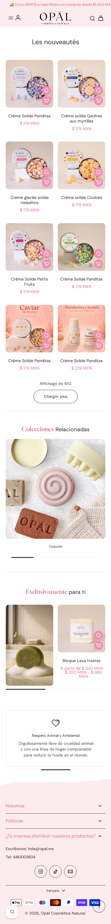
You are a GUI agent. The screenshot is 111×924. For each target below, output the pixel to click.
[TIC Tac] (55, 871)
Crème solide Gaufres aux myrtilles (81, 118)
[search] (92, 18)
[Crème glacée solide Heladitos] (29, 165)
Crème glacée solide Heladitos (30, 200)
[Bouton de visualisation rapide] (46, 90)
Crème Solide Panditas (29, 115)
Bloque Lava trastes (81, 660)
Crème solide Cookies (81, 197)
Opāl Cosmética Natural (63, 913)
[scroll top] (99, 906)
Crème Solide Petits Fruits (29, 282)
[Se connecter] (17, 17)
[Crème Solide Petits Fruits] (29, 247)
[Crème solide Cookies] (81, 165)
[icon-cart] (99, 18)
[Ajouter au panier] (46, 100)
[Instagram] (40, 871)
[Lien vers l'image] (29, 645)
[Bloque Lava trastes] (81, 628)
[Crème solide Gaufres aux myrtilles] (81, 84)
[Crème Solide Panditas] (29, 84)
